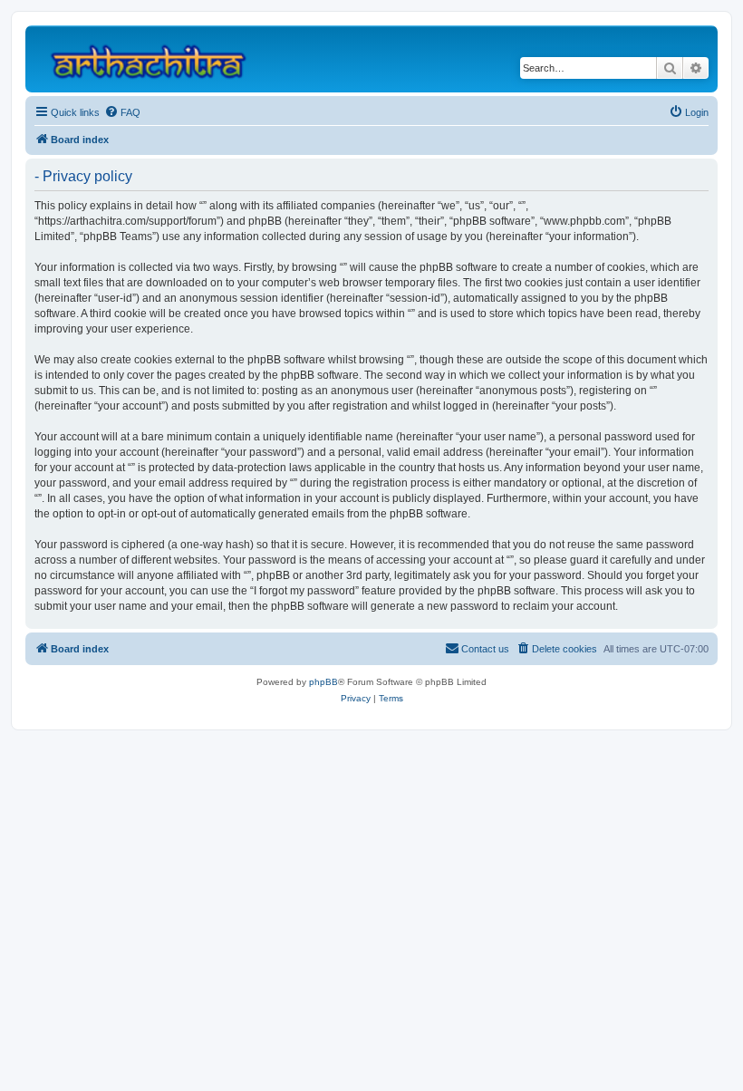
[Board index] (156, 59)
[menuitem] (122, 112)
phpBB (323, 682)
